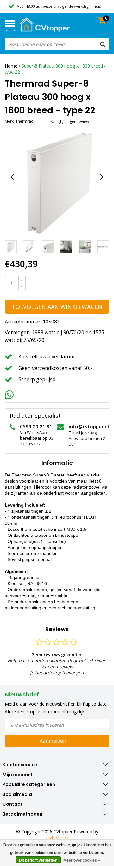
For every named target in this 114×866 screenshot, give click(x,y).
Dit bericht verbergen (38, 860)
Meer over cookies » (81, 860)
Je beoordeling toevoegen (57, 672)
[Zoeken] (102, 44)
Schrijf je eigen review (70, 121)
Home (11, 66)
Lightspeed (57, 838)
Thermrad (25, 121)
